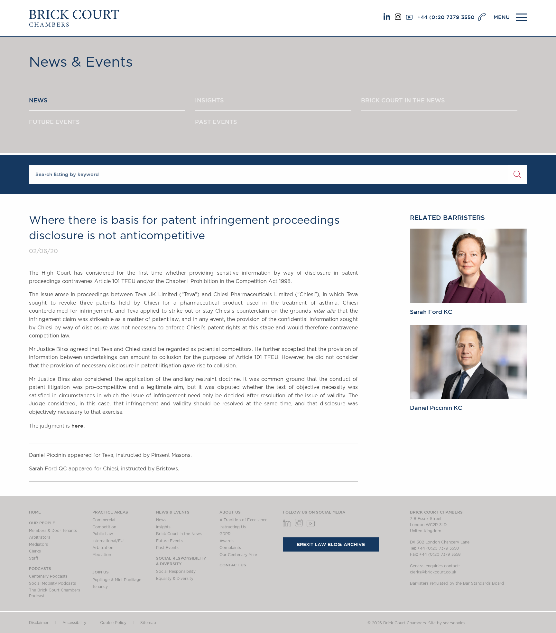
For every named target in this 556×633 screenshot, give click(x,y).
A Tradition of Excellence (243, 520)
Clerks (35, 551)
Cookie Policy (113, 623)
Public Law (102, 534)
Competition (104, 527)
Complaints (230, 548)
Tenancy (100, 587)
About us (230, 512)
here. (78, 426)
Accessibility (74, 623)
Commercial (103, 520)
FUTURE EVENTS (54, 121)
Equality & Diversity (174, 579)
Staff (33, 558)
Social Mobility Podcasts (52, 583)
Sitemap (148, 623)
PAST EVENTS (216, 121)
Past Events (167, 548)
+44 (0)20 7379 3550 (446, 17)
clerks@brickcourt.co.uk (433, 572)
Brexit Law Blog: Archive (331, 544)
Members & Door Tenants (53, 531)
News (161, 520)
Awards (226, 541)
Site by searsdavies (446, 623)
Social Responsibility (176, 571)
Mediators (38, 544)
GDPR (225, 534)
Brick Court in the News (179, 534)
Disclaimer (39, 623)
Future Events (169, 541)
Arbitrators (39, 537)
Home (35, 512)
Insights (163, 527)
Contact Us (232, 564)
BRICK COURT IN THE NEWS (403, 100)
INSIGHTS (209, 100)
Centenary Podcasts (48, 576)
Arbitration (102, 548)
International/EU (108, 541)
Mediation (101, 555)
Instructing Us (232, 527)
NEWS (38, 100)
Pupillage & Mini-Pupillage (116, 580)
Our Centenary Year (238, 555)
